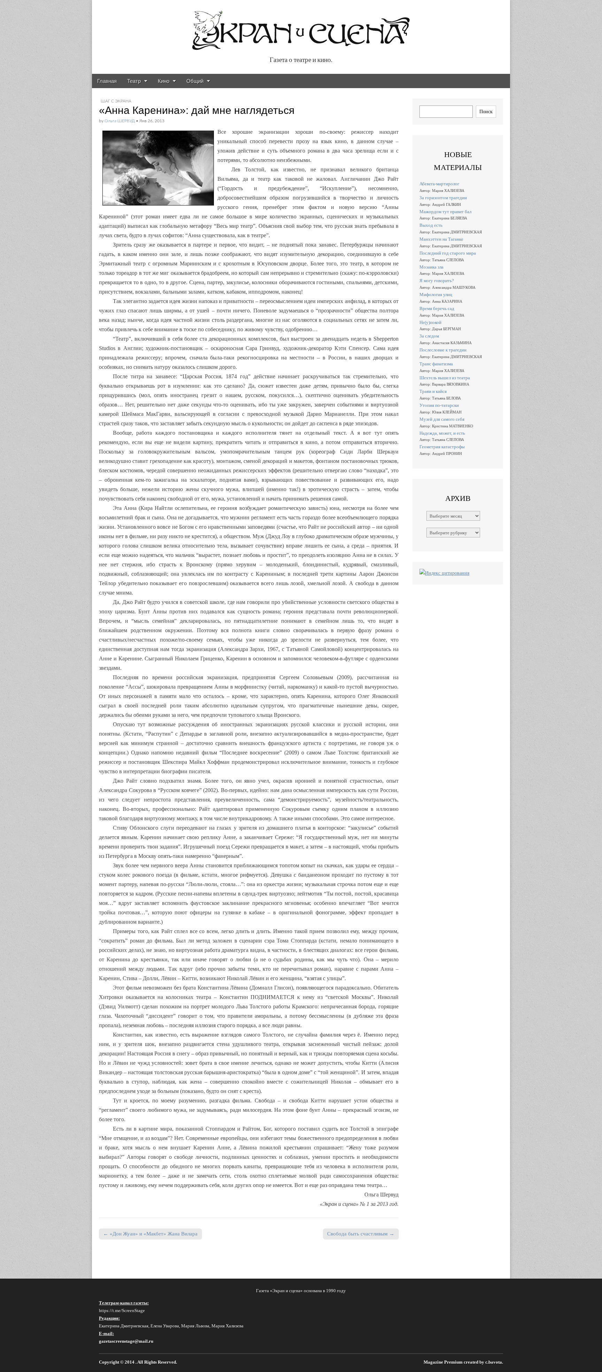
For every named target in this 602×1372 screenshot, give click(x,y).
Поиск (486, 111)
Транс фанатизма (436, 363)
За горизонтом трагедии (443, 197)
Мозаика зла (431, 267)
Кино (163, 81)
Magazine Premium (443, 1362)
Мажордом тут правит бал (445, 211)
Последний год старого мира (447, 253)
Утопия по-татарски (439, 405)
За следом (429, 336)
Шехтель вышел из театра (444, 377)
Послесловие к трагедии (442, 349)
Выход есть (430, 225)
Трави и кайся (433, 391)
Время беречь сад (436, 308)
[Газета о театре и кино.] (301, 26)
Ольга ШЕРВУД (120, 121)
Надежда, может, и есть (442, 433)
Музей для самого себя (441, 419)
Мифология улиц (435, 294)
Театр (134, 81)
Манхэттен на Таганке (441, 239)
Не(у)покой (430, 322)
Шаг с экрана (116, 101)
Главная (107, 81)
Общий (194, 81)
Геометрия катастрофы (442, 446)
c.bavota (493, 1362)
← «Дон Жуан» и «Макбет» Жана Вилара (150, 1234)
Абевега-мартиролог (439, 183)
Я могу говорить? (436, 280)
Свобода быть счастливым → (360, 1234)
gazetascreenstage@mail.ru (126, 1341)
